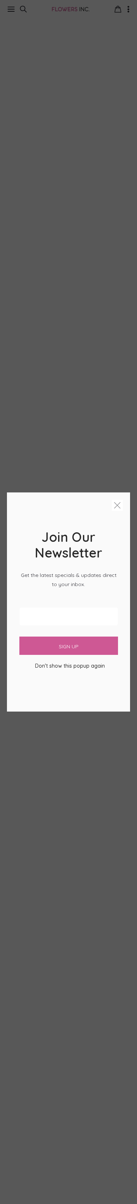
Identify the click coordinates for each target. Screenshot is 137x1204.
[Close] (117, 506)
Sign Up (69, 646)
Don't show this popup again (70, 666)
